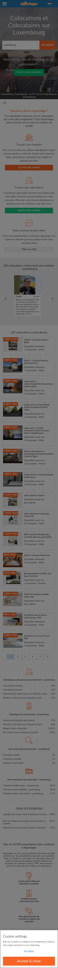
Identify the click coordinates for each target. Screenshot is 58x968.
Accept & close (29, 961)
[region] (29, 949)
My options (29, 951)
